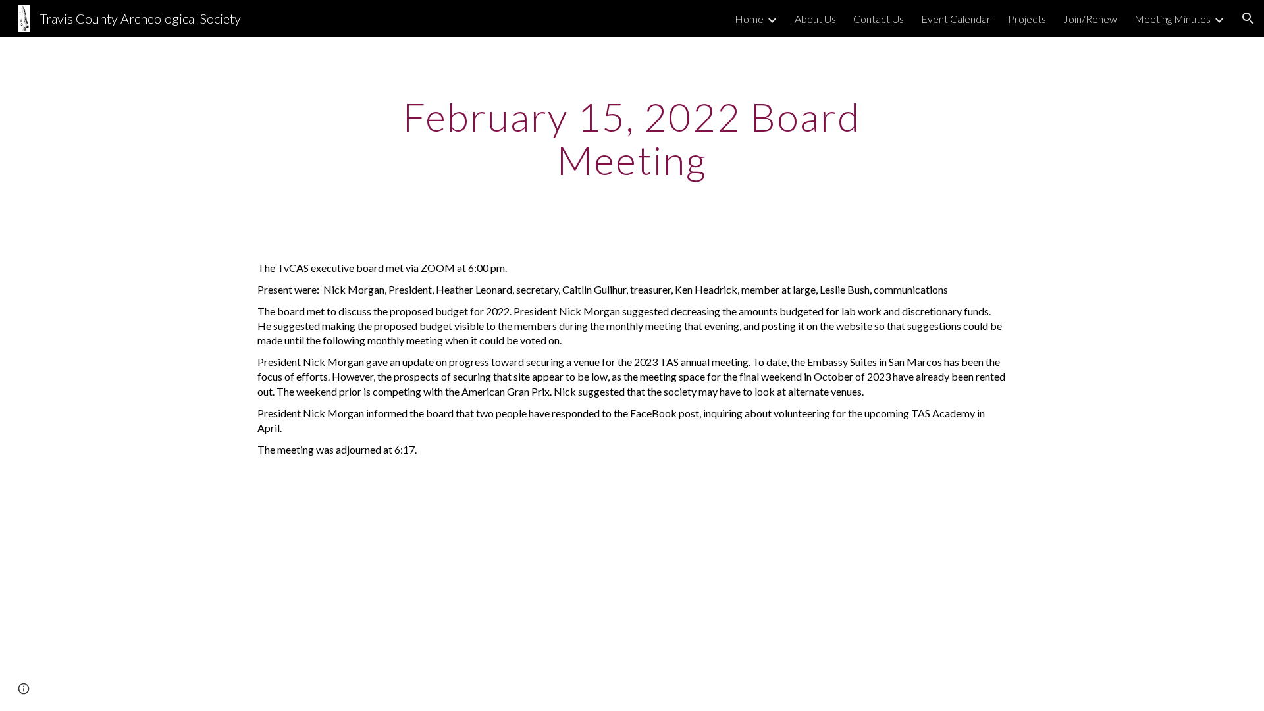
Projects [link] (1027, 19)
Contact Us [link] (878, 19)
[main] (632, 138)
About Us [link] (815, 19)
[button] (1248, 18)
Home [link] (749, 19)
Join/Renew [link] (1090, 19)
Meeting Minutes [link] (1172, 19)
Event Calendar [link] (956, 19)
